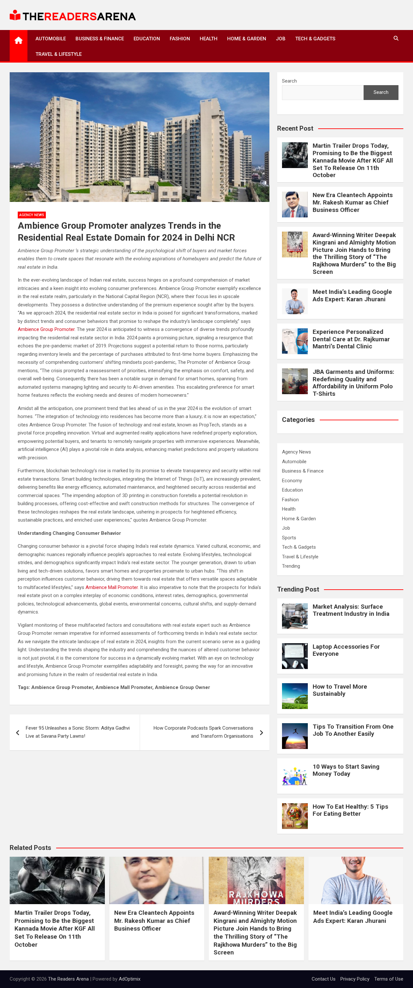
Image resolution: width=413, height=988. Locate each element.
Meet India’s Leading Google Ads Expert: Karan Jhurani (352, 295)
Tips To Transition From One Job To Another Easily (353, 730)
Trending (291, 566)
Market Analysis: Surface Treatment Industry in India (351, 610)
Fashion (180, 39)
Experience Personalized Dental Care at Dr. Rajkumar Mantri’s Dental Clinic (351, 339)
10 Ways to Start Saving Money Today (346, 770)
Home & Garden (246, 39)
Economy (292, 481)
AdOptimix (129, 979)
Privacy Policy (354, 979)
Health (208, 39)
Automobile (50, 39)
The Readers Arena (68, 979)
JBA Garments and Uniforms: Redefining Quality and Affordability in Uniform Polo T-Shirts (353, 382)
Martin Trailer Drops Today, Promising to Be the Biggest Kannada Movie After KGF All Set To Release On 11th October (353, 160)
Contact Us (324, 979)
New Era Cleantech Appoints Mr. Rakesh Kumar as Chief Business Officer (353, 202)
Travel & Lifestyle (58, 54)
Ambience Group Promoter (46, 329)
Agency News (31, 215)
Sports (289, 538)
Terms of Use (388, 979)
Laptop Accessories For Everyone (346, 650)
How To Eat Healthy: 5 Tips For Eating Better (350, 810)
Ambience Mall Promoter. (112, 587)
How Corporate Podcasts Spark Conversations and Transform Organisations (203, 732)
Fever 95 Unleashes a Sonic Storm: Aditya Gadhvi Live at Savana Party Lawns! (78, 732)
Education (147, 39)
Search (289, 81)
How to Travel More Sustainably (340, 690)
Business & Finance (100, 39)
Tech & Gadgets (315, 39)
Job (281, 39)
